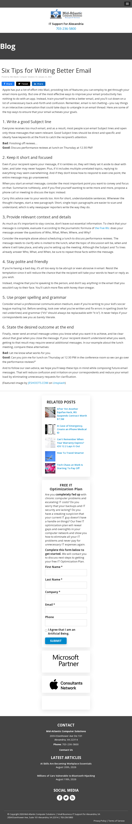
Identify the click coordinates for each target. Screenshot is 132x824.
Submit (56, 641)
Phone (49, 617)
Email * (50, 604)
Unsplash (59, 383)
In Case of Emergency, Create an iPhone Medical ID (72, 429)
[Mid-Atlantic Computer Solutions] (66, 13)
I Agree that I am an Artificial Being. (61, 631)
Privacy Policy (100, 820)
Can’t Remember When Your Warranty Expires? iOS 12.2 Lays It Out (70, 443)
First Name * (53, 567)
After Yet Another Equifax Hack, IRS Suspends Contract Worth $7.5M (72, 414)
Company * (52, 592)
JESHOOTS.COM (38, 383)
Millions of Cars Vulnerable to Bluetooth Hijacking (66, 775)
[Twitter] (66, 797)
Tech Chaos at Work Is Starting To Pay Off (70, 466)
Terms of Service (116, 820)
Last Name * (53, 579)
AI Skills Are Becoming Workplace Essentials (66, 763)
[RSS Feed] (72, 797)
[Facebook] (59, 797)
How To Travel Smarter (70, 452)
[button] (127, 4)
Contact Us (66, 749)
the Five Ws (102, 228)
